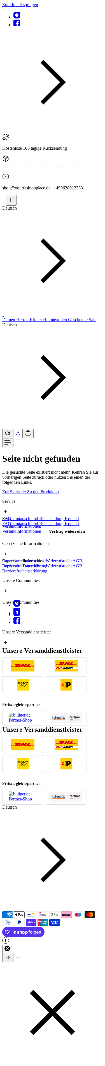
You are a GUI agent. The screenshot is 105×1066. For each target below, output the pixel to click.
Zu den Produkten (43, 491)
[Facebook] (16, 24)
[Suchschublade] (7, 433)
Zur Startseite (14, 491)
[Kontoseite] (18, 435)
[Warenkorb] (28, 433)
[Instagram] (16, 17)
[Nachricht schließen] (7, 949)
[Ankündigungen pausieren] (11, 200)
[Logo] (3, 314)
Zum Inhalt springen (20, 4)
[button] (52, 130)
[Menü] (7, 442)
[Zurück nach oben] (7, 957)
